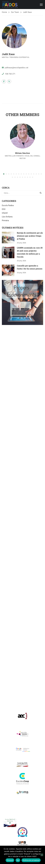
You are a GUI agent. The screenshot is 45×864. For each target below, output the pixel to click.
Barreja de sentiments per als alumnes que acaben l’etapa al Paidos (30, 236)
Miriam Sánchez (22, 153)
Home (4, 12)
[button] (3, 174)
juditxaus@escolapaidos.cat (16, 67)
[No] (42, 855)
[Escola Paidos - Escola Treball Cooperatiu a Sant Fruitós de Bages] (10, 4)
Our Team (15, 12)
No (18, 860)
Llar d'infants (7, 217)
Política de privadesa (31, 860)
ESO (3, 209)
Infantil (5, 213)
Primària (5, 220)
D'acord (10, 860)
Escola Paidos (8, 205)
